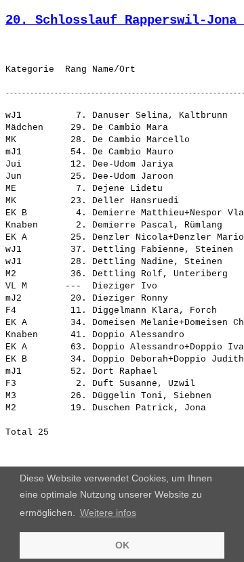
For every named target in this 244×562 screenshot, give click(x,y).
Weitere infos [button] (108, 512)
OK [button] (122, 545)
